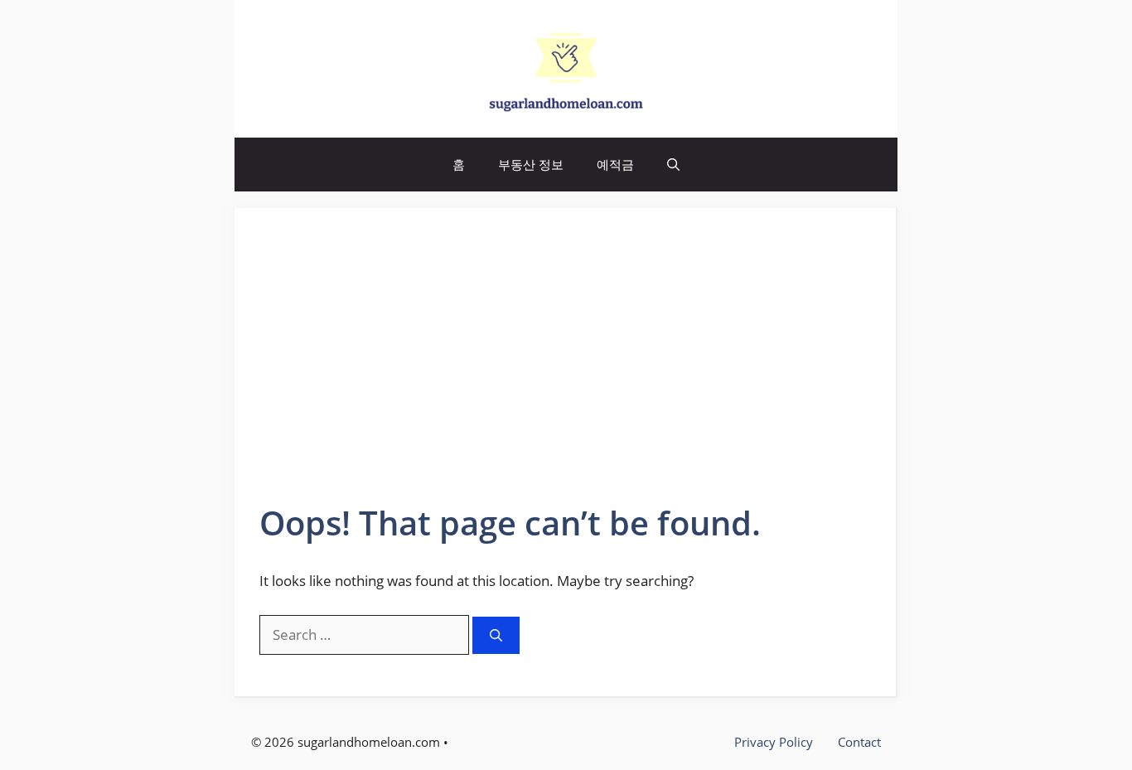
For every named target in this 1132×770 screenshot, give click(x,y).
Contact (859, 742)
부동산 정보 (531, 164)
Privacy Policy (773, 742)
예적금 (615, 164)
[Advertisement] (565, 374)
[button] (673, 164)
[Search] (496, 635)
